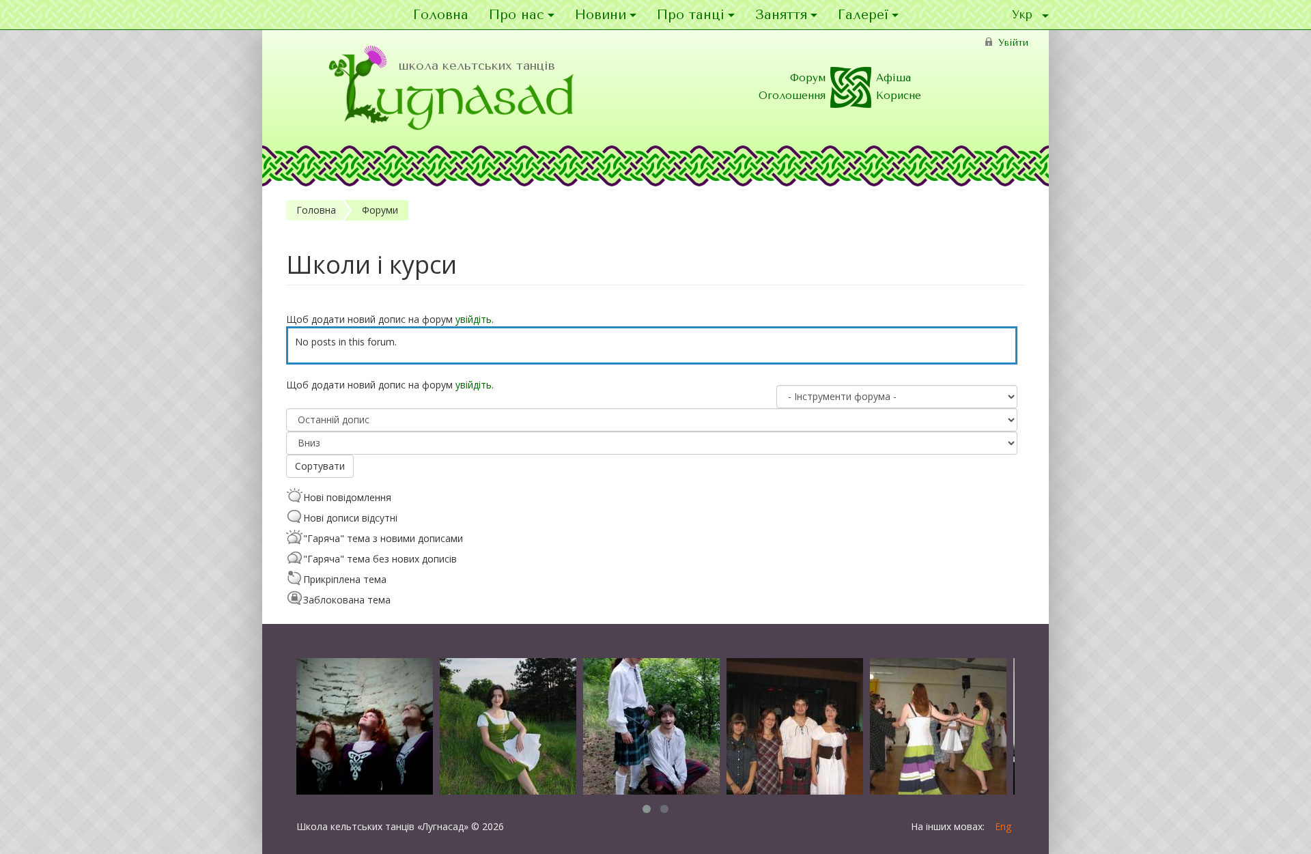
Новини (600, 15)
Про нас (516, 15)
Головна (440, 15)
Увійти (1013, 42)
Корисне (898, 95)
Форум (808, 78)
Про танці (690, 15)
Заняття (781, 15)
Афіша (893, 78)
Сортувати (320, 465)
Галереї (863, 15)
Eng (1003, 826)
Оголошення (792, 95)
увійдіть (473, 319)
